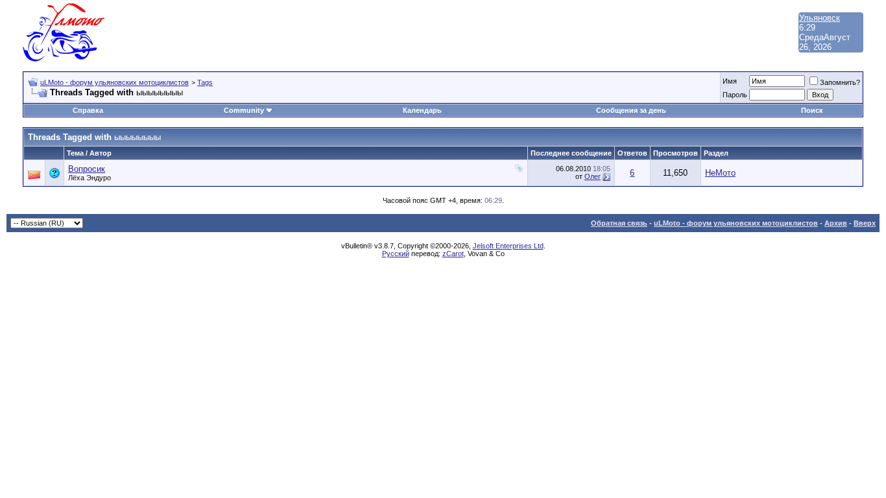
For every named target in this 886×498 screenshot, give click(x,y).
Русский (395, 253)
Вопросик (86, 169)
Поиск (812, 110)
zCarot (453, 253)
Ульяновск (819, 18)
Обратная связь (619, 223)
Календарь (422, 110)
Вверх (865, 223)
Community (244, 110)
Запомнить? (840, 82)
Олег (592, 176)
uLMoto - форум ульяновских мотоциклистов (114, 82)
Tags (205, 82)
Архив (835, 223)
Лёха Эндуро (89, 178)
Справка (88, 110)
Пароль (735, 95)
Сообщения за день (631, 110)
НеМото (720, 173)
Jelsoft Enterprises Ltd (508, 246)
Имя (730, 81)
